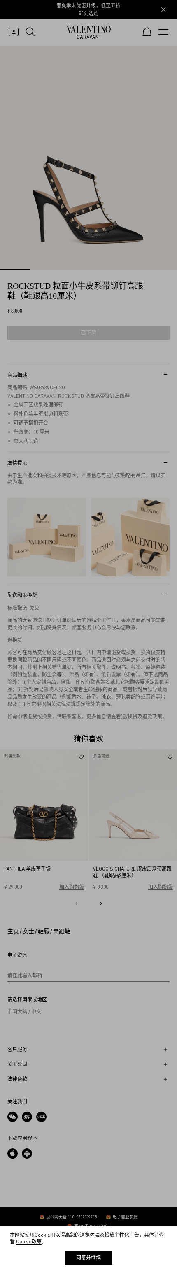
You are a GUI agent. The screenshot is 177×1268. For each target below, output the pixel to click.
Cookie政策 (29, 1241)
